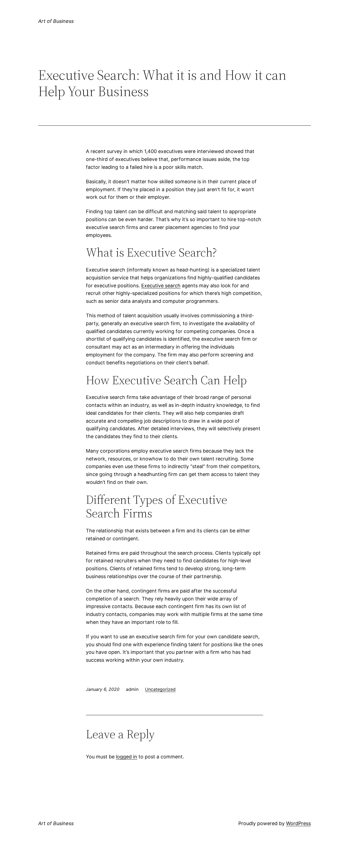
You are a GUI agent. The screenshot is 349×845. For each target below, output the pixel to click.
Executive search (160, 285)
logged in (126, 756)
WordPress (298, 823)
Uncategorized (160, 689)
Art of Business (56, 21)
